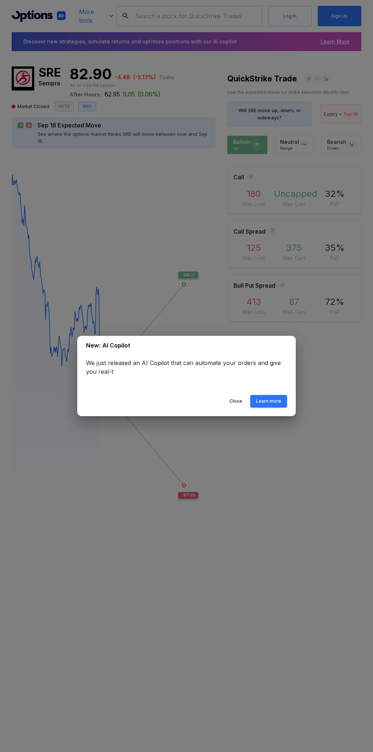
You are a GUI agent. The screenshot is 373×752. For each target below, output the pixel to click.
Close (235, 401)
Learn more (268, 401)
